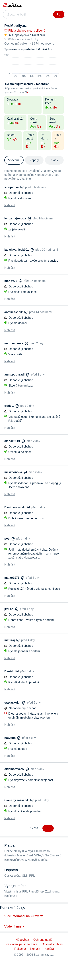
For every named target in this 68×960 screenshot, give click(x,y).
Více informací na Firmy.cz (23, 916)
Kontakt (35, 948)
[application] (31, 66)
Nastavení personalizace (21, 944)
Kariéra (49, 948)
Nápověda (22, 939)
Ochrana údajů (42, 939)
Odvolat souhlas (52, 944)
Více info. (26, 178)
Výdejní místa (14, 926)
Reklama (20, 948)
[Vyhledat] (58, 14)
